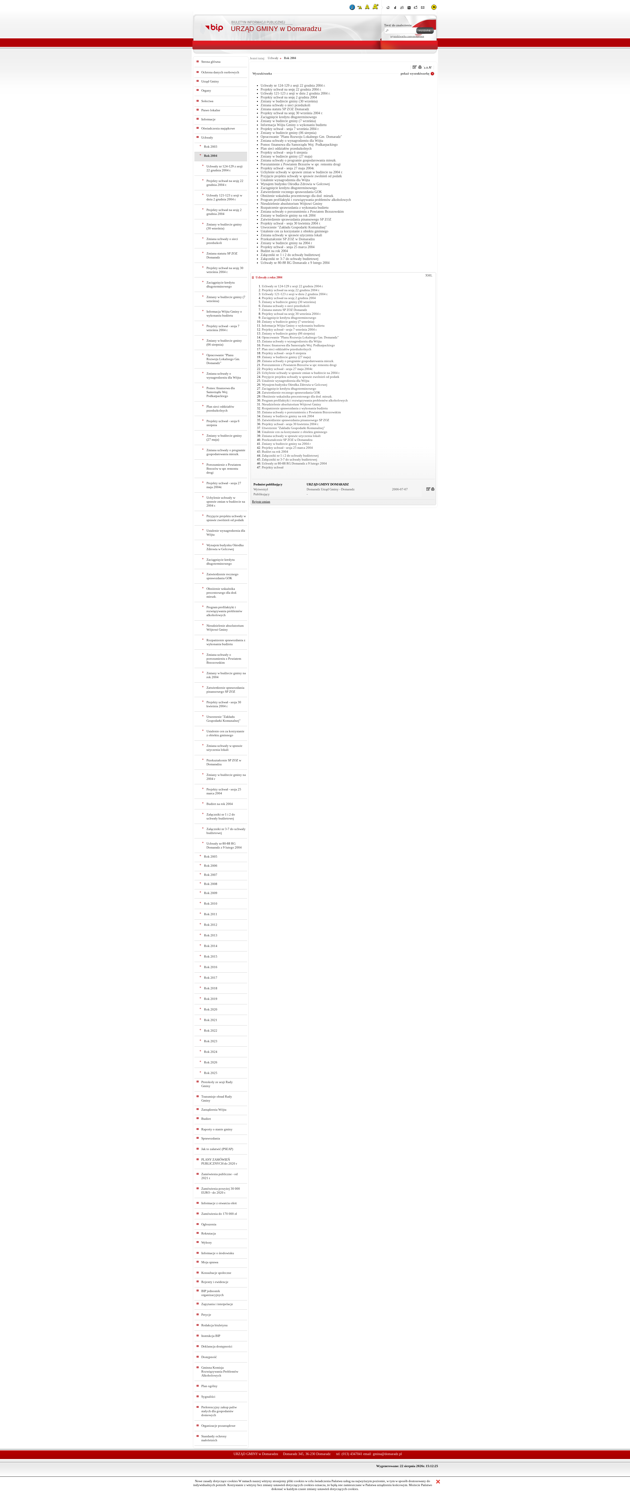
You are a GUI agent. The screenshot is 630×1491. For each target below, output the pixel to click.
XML (428, 275)
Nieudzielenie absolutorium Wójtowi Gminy (225, 627)
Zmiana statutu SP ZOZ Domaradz (221, 255)
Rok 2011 (210, 914)
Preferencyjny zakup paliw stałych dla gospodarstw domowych (219, 1411)
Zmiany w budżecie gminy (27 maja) (224, 437)
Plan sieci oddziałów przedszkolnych (220, 408)
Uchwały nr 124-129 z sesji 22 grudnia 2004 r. (224, 168)
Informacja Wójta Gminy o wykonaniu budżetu (224, 313)
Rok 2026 (210, 1062)
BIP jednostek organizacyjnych (212, 1293)
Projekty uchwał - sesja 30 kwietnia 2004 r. (223, 704)
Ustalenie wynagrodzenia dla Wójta (225, 532)
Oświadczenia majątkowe (218, 128)
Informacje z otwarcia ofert (219, 1203)
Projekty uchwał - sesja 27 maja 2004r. (223, 485)
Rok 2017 (210, 977)
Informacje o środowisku (217, 1253)
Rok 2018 (210, 988)
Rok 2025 (210, 1073)
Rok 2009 (210, 893)
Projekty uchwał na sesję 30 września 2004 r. (224, 270)
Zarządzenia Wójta (213, 1109)
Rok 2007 (210, 875)
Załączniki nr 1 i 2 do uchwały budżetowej (220, 816)
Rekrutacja (208, 1233)
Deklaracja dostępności (216, 1346)
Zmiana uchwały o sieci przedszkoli (222, 241)
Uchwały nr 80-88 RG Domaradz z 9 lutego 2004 (224, 845)
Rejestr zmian (261, 501)
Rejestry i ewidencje (214, 1282)
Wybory (206, 1242)
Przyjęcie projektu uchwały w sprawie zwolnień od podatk (226, 518)
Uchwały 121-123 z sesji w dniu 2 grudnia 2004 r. (224, 197)
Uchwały (207, 137)
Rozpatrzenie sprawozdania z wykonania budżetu (225, 642)
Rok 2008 (210, 884)
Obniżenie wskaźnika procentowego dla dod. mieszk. (221, 592)
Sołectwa (207, 101)
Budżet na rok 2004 (219, 804)
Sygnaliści (208, 1396)
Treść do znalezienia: (398, 25)
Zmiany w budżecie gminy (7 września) (225, 299)
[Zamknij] (438, 1482)
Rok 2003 (210, 146)
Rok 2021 (210, 1020)
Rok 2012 (210, 925)
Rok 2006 (210, 865)
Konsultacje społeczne (216, 1273)
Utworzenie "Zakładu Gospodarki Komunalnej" (223, 718)
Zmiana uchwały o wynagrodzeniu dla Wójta (223, 375)
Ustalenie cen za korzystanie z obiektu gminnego (225, 733)
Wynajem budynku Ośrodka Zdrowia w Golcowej (225, 547)
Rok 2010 (210, 903)
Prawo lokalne (210, 110)
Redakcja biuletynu (214, 1325)
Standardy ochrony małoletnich (214, 1438)
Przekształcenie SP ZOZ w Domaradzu (223, 762)
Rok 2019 (210, 999)
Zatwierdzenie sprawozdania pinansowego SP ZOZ (225, 689)
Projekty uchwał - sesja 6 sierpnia (222, 423)
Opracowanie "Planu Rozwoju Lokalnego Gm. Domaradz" (223, 359)
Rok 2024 (210, 1052)
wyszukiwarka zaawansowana (407, 36)
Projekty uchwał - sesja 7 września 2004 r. (222, 328)
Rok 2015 (210, 956)
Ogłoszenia (208, 1224)
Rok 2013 (210, 935)
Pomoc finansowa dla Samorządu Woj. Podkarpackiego (220, 392)
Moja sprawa (209, 1262)
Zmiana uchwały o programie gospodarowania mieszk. (225, 452)
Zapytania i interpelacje (217, 1304)
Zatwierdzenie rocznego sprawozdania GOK (222, 576)
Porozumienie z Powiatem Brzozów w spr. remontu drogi (223, 468)
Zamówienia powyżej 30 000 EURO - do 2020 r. (220, 1190)
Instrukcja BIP (210, 1336)
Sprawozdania (210, 1138)
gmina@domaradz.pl (387, 1454)
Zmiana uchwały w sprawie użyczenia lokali (224, 748)
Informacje (208, 119)
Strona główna (210, 62)
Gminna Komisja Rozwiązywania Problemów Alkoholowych (219, 1371)
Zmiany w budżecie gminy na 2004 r (226, 777)
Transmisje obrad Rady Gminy (216, 1098)
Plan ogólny (209, 1386)
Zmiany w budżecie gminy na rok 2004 (226, 675)
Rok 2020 (210, 1009)
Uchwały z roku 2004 (269, 277)
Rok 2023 (210, 1041)
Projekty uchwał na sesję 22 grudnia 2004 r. (224, 183)
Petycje (206, 1314)
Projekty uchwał (273, 467)
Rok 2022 (210, 1030)
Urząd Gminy (210, 81)
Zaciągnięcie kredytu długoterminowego (220, 284)
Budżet (206, 1119)
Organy (206, 90)
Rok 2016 (210, 967)
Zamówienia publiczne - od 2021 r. (219, 1176)
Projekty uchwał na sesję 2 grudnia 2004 (224, 212)
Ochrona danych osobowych (220, 72)
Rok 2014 (210, 946)
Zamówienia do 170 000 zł (219, 1214)
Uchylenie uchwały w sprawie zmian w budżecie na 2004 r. (225, 501)
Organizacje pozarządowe (218, 1425)
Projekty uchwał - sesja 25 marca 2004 (223, 791)
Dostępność (209, 1357)
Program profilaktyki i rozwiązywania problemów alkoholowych (224, 611)
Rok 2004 (210, 156)
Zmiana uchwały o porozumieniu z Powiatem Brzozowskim (223, 658)
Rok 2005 (210, 856)
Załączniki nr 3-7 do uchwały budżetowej (226, 831)
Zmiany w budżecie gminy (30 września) (224, 226)
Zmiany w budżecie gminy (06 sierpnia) (224, 342)
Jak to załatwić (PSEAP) (217, 1149)
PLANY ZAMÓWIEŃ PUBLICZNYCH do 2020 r (219, 1161)
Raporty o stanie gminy (217, 1129)
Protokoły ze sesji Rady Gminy (217, 1084)
